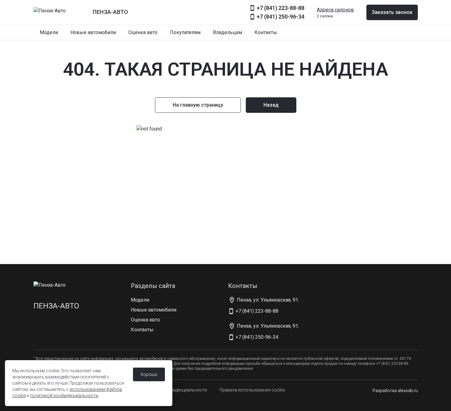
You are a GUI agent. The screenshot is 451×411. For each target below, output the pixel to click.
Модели (49, 32)
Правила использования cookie (252, 389)
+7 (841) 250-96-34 (280, 16)
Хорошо (148, 374)
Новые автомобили (93, 32)
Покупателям (185, 32)
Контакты (265, 32)
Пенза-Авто (56, 306)
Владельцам (227, 32)
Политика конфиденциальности (174, 389)
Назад (271, 105)
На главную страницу (198, 105)
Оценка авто (142, 32)
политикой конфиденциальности (64, 395)
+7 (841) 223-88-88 (280, 8)
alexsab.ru (408, 390)
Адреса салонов (335, 10)
